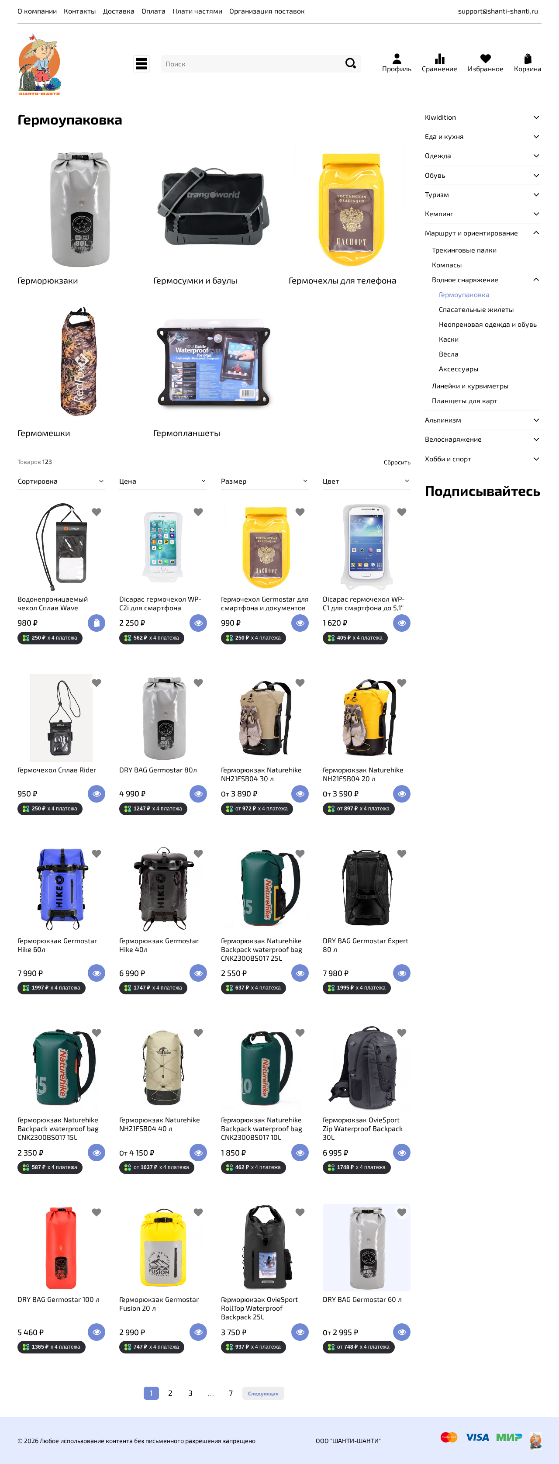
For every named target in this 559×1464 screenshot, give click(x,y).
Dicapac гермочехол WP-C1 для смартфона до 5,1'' (364, 603)
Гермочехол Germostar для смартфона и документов (265, 603)
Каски (449, 339)
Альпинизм (443, 419)
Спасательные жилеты (476, 309)
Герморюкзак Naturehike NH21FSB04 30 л (261, 773)
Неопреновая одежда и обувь (488, 324)
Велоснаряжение (453, 439)
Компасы (447, 264)
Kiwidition (440, 117)
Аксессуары (459, 368)
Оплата (153, 11)
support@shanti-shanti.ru (498, 11)
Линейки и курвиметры (470, 385)
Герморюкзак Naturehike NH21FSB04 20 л (363, 773)
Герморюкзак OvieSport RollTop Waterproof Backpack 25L (259, 1308)
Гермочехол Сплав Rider (56, 769)
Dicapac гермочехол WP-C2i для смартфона (160, 603)
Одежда (438, 155)
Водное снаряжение (465, 279)
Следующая (263, 1393)
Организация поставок (267, 11)
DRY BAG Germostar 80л (158, 769)
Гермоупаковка (464, 294)
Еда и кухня (444, 136)
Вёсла (449, 354)
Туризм (437, 194)
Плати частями (197, 11)
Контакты (80, 11)
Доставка (119, 11)
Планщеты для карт (464, 400)
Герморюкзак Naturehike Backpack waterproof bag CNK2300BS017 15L (58, 1128)
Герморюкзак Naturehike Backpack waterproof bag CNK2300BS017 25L (261, 949)
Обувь (435, 175)
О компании (37, 11)
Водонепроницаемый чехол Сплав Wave (52, 603)
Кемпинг (439, 213)
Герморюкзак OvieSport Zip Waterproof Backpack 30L (363, 1128)
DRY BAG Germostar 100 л (58, 1299)
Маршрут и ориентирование (471, 232)
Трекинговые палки (464, 250)
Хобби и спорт (448, 458)
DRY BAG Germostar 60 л (362, 1299)
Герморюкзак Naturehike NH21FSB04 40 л (159, 1123)
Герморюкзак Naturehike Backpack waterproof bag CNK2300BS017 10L (261, 1128)
